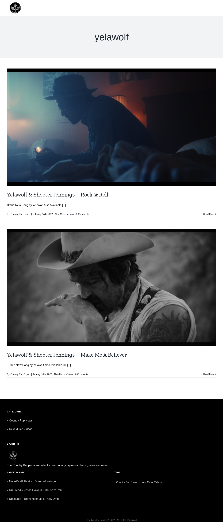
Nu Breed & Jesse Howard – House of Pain (36, 490)
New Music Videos (64, 214)
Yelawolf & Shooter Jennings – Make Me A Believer (67, 354)
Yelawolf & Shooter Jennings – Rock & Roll (57, 194)
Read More (208, 214)
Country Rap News (21, 420)
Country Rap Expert (20, 214)
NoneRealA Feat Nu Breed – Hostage (32, 481)
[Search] (210, 8)
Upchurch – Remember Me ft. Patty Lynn (34, 498)
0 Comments (82, 214)
